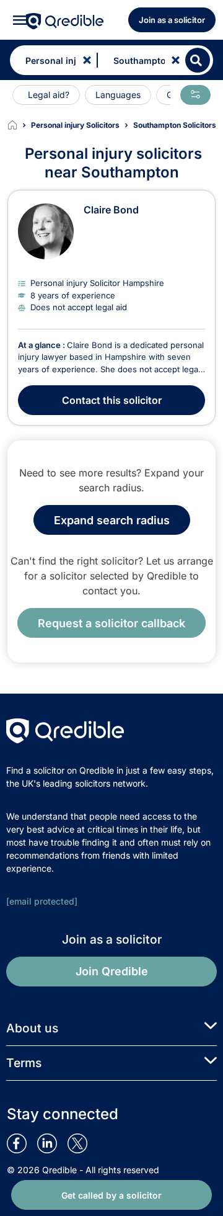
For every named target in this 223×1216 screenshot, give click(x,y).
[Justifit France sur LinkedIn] (52, 1143)
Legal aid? (48, 94)
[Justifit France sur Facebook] (22, 1143)
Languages (118, 94)
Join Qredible (112, 971)
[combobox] (50, 60)
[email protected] (41, 901)
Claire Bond (111, 209)
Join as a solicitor (172, 20)
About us (32, 1028)
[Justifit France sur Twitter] (83, 1143)
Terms (24, 1062)
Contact (112, 400)
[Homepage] (19, 125)
